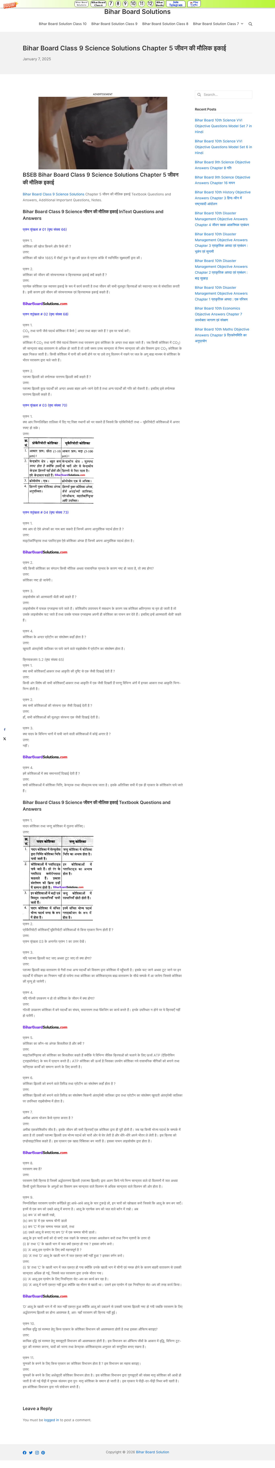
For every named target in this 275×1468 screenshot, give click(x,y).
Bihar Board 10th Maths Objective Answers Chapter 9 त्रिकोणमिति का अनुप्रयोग (222, 335)
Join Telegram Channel (175, 4)
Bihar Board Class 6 (98, 4)
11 (142, 3)
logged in (51, 1420)
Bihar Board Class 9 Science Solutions (53, 194)
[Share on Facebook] (4, 729)
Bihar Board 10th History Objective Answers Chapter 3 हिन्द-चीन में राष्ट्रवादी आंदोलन (223, 198)
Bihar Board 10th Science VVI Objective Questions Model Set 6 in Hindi (223, 147)
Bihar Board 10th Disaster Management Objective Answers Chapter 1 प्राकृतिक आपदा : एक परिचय (221, 293)
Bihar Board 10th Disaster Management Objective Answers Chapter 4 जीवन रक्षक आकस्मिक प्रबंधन (222, 219)
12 (150, 3)
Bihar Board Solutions (81, 3)
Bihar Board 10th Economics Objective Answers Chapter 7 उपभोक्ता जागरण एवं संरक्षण (218, 314)
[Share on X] (4, 738)
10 (133, 3)
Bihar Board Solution (152, 1452)
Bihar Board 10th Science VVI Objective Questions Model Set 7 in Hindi (223, 126)
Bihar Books (159, 4)
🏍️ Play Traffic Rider (194, 4)
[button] (137, 4)
